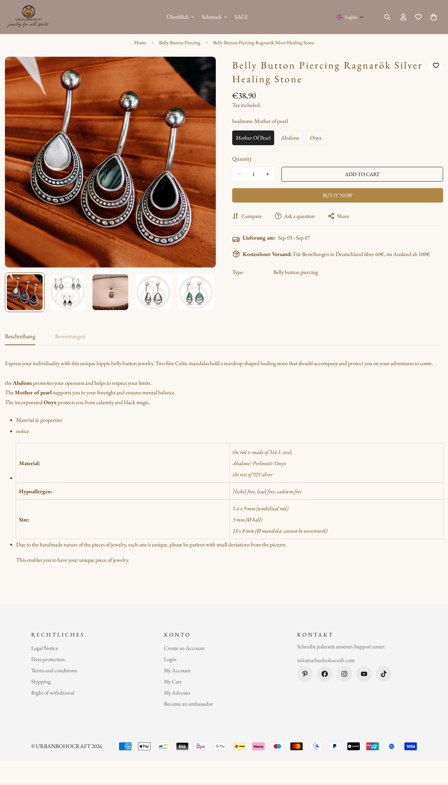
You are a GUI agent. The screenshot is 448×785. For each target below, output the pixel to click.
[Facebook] (325, 674)
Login (170, 659)
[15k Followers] (344, 674)
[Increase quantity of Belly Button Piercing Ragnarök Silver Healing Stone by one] (268, 174)
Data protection (48, 659)
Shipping (41, 681)
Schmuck (212, 16)
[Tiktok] (384, 674)
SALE (241, 16)
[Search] (387, 17)
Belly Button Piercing (179, 42)
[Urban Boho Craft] (28, 17)
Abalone (292, 139)
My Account (177, 670)
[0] (433, 17)
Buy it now (338, 195)
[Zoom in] (201, 70)
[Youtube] (364, 674)
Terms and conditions (54, 670)
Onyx (317, 139)
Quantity (242, 158)
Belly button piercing (295, 272)
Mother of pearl (255, 139)
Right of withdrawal (52, 692)
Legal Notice (44, 648)
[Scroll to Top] (435, 749)
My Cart (173, 681)
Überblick (178, 16)
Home (140, 42)
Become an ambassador (188, 703)
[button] (350, 17)
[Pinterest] (305, 674)
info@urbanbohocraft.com (326, 659)
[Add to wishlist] (435, 65)
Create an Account (184, 648)
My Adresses (177, 692)
